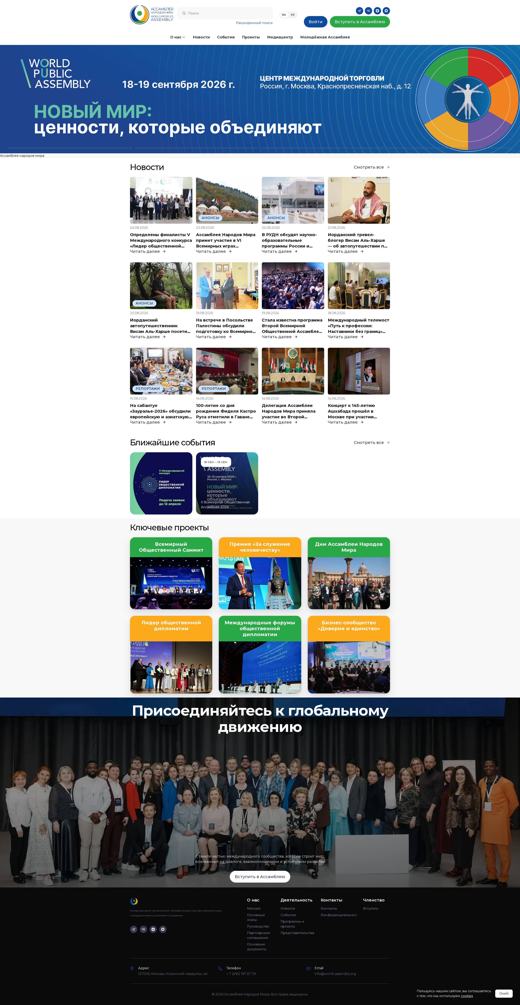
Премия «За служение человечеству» (260, 547)
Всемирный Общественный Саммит (171, 547)
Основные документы (256, 946)
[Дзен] (377, 10)
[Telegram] (359, 10)
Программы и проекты (292, 924)
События (288, 915)
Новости (288, 908)
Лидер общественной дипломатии (171, 625)
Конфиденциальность (338, 915)
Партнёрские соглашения (258, 935)
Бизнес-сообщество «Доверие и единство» (349, 625)
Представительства (297, 933)
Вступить (370, 908)
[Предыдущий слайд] (65, 99)
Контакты (329, 908)
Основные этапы (256, 917)
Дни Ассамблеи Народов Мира (349, 547)
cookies (467, 996)
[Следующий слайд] (455, 99)
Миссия (253, 908)
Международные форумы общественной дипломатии (260, 628)
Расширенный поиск (254, 23)
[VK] (368, 10)
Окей (504, 993)
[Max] (386, 10)
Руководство (258, 926)
